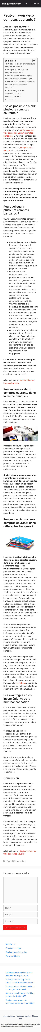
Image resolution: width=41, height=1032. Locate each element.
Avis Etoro (10, 944)
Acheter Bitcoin (13, 956)
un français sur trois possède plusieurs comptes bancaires (18, 133)
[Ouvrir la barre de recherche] (26, 3)
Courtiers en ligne (14, 948)
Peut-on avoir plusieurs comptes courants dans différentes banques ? (20, 84)
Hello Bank (21, 683)
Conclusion (11, 99)
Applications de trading (16, 952)
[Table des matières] (34, 60)
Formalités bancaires (16, 861)
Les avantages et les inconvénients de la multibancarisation (14, 93)
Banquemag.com (11, 3)
